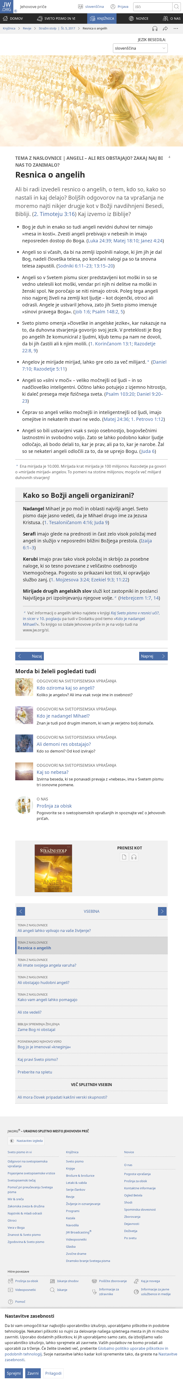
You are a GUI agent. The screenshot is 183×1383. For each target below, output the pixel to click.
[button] (56, 18)
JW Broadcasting (79, 1232)
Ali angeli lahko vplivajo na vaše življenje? (54, 928)
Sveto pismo (75, 1161)
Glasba (71, 1246)
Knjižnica (9, 28)
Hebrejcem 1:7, (136, 598)
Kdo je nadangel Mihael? (63, 716)
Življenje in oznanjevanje (83, 1204)
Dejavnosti (131, 1224)
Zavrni (33, 1373)
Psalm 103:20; (121, 394)
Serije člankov (75, 1189)
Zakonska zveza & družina (26, 1206)
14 (155, 598)
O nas (128, 1165)
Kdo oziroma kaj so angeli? (65, 688)
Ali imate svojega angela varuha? (47, 963)
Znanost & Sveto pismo (24, 1234)
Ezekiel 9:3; (102, 579)
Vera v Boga (16, 1227)
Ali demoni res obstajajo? (64, 744)
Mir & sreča (16, 1199)
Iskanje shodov (64, 1281)
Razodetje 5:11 (48, 369)
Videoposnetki (76, 1239)
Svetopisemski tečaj (22, 1180)
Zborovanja (132, 1216)
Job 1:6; (83, 311)
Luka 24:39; (100, 240)
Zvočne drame (76, 1253)
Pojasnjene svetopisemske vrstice (31, 1173)
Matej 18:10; (126, 240)
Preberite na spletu (35, 1072)
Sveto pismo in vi (20, 1152)
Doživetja (130, 1231)
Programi (72, 1211)
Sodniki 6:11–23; (75, 266)
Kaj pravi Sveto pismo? (38, 1059)
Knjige (70, 1168)
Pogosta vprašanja (137, 1174)
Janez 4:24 (151, 240)
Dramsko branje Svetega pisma (88, 1261)
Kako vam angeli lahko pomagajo (47, 997)
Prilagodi (53, 1373)
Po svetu (130, 1238)
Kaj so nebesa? (52, 772)
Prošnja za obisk (54, 806)
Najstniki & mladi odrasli (25, 1213)
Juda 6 (148, 451)
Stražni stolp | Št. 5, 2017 (57, 28)
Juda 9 (100, 522)
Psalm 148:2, (105, 311)
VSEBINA (91, 911)
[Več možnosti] (176, 28)
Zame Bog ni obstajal (39, 1027)
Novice (129, 1152)
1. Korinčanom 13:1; (111, 343)
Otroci (12, 1220)
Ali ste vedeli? (29, 1012)
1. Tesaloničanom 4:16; (68, 522)
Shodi (128, 1202)
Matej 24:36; (117, 419)
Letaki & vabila (76, 1183)
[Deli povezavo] (165, 28)
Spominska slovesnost (140, 1209)
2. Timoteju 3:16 (54, 214)
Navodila (72, 1225)
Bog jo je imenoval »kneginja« (44, 1044)
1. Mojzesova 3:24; (70, 579)
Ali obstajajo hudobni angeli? (43, 980)
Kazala (70, 1218)
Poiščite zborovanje (109, 1281)
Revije (27, 28)
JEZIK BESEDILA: (152, 39)
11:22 (121, 579)
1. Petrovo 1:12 (146, 419)
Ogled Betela (133, 1195)
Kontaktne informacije (140, 1188)
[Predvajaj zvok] (155, 28)
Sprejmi (14, 1373)
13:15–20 (103, 266)
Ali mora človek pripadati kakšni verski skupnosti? (62, 1097)
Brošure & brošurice (80, 1175)
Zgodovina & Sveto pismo (26, 1242)
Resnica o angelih (34, 945)
